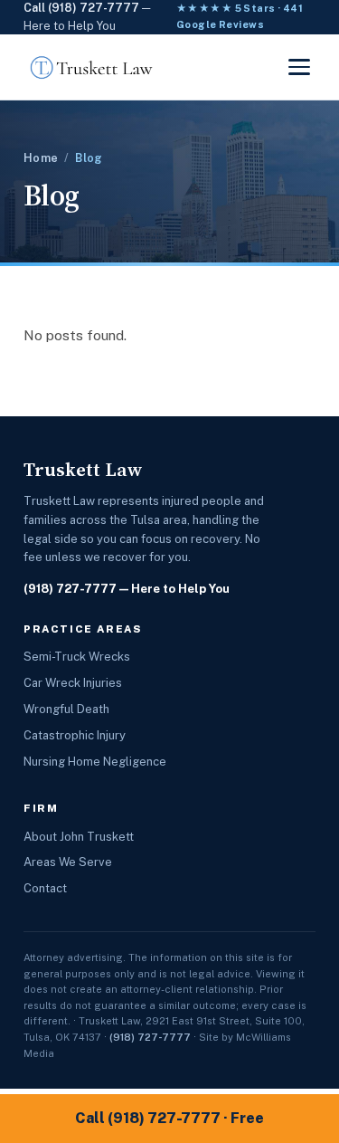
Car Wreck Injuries (73, 683)
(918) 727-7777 (70, 588)
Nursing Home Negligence (95, 761)
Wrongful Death (66, 709)
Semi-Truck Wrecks (77, 656)
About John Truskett (79, 836)
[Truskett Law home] (92, 67)
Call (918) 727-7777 (81, 7)
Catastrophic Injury (75, 735)
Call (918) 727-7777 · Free (169, 1118)
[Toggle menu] (299, 67)
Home (41, 158)
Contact (45, 888)
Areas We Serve (68, 862)
